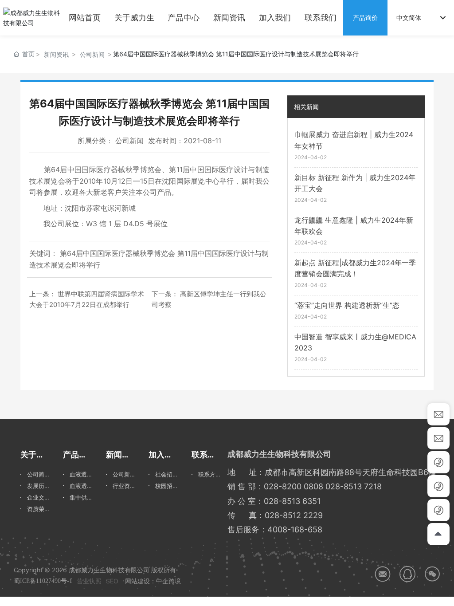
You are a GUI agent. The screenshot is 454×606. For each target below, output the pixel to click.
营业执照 (89, 581)
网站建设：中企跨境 (153, 581)
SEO (112, 581)
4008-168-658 (294, 529)
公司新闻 (92, 54)
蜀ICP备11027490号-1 (43, 581)
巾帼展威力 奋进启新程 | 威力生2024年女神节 (353, 140)
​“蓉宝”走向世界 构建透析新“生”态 (346, 305)
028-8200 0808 (293, 486)
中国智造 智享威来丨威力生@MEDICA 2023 (355, 342)
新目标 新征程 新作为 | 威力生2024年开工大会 (354, 183)
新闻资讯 (56, 54)
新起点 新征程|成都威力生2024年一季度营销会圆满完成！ (355, 268)
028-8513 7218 (353, 486)
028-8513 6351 (292, 501)
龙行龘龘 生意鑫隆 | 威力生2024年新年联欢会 (353, 226)
